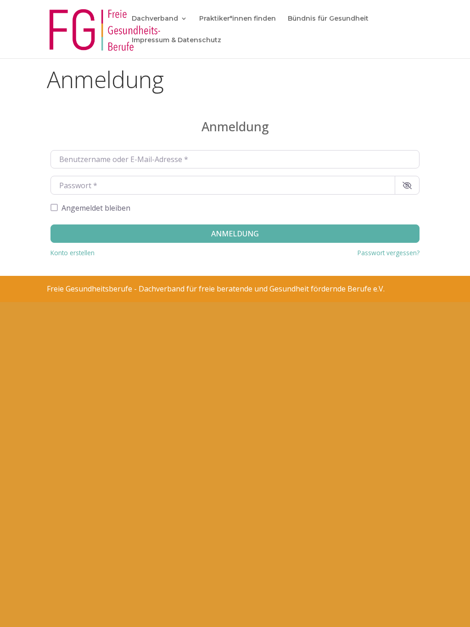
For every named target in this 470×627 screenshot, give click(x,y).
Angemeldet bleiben (96, 208)
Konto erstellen (72, 252)
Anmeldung (235, 234)
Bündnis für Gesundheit (328, 18)
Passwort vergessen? (389, 252)
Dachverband (155, 18)
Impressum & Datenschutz (176, 40)
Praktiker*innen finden (237, 18)
